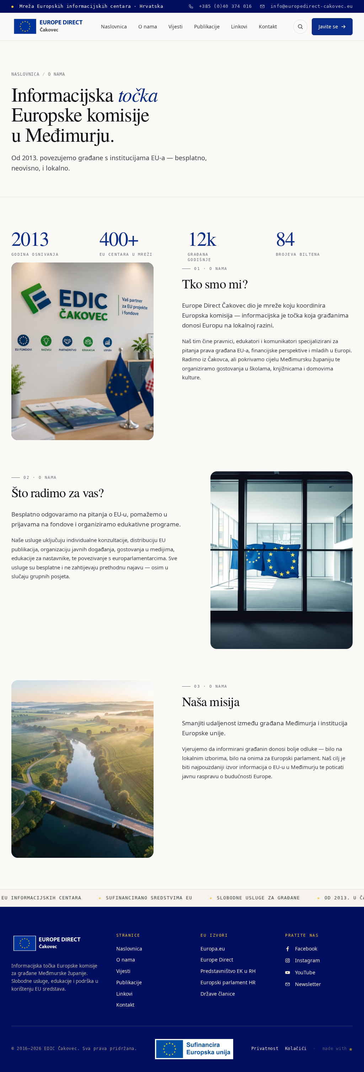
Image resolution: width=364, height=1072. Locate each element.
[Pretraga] (300, 27)
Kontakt (268, 26)
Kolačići (296, 1048)
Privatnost (265, 1048)
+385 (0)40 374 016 (222, 6)
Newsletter (306, 984)
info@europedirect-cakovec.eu (309, 6)
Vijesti (175, 26)
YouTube (303, 972)
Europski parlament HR (228, 982)
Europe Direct (216, 959)
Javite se (328, 26)
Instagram (306, 960)
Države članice (217, 993)
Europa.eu (212, 948)
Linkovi (239, 26)
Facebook (304, 948)
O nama (147, 26)
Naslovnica (114, 26)
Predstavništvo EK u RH (228, 971)
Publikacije (207, 26)
